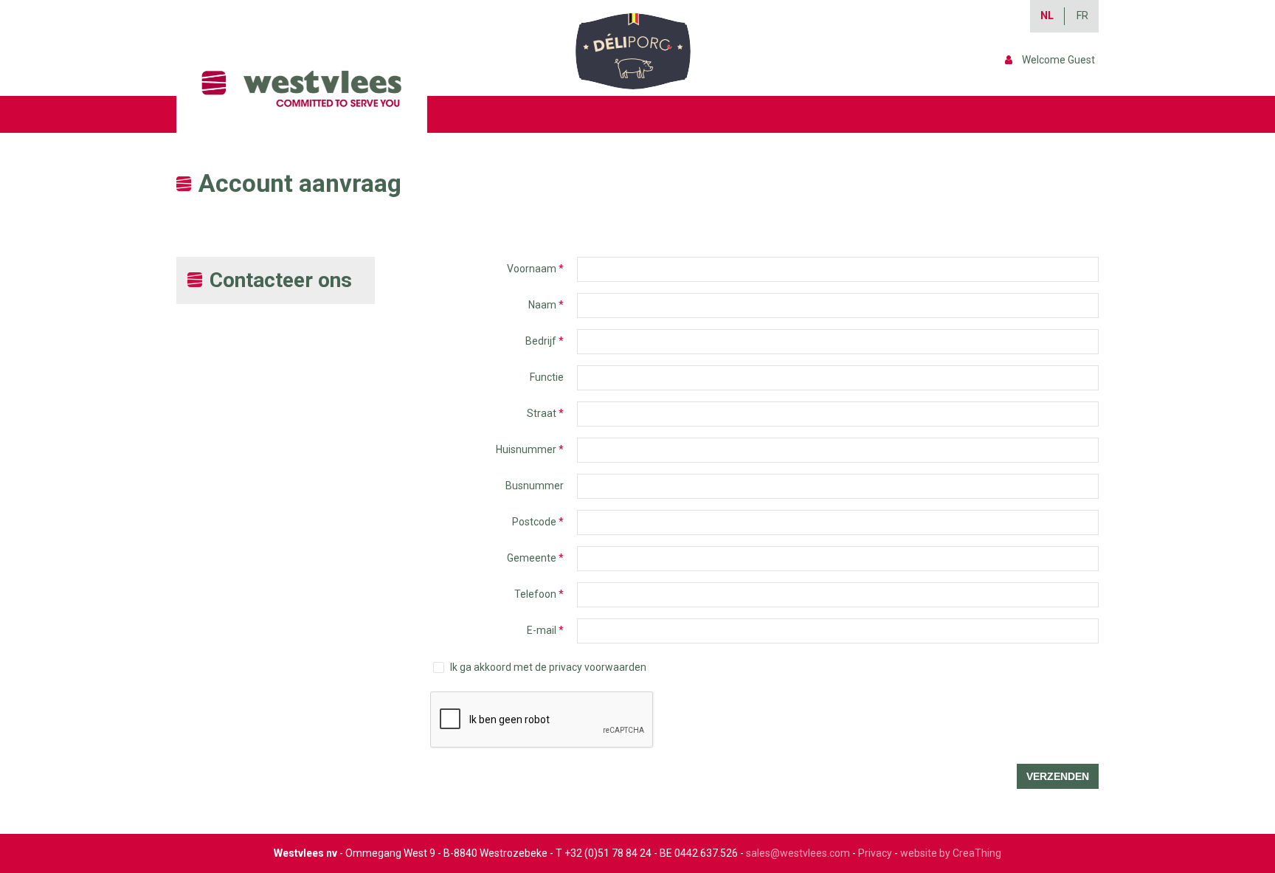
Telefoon (539, 594)
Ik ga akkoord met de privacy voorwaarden (548, 667)
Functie (547, 377)
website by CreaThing (950, 853)
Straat (545, 413)
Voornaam (535, 269)
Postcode (538, 522)
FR (1082, 15)
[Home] (307, 88)
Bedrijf (544, 341)
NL (1047, 15)
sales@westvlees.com (798, 853)
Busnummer (534, 485)
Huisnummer (530, 449)
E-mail (545, 630)
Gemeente (535, 558)
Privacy (875, 853)
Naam (546, 305)
